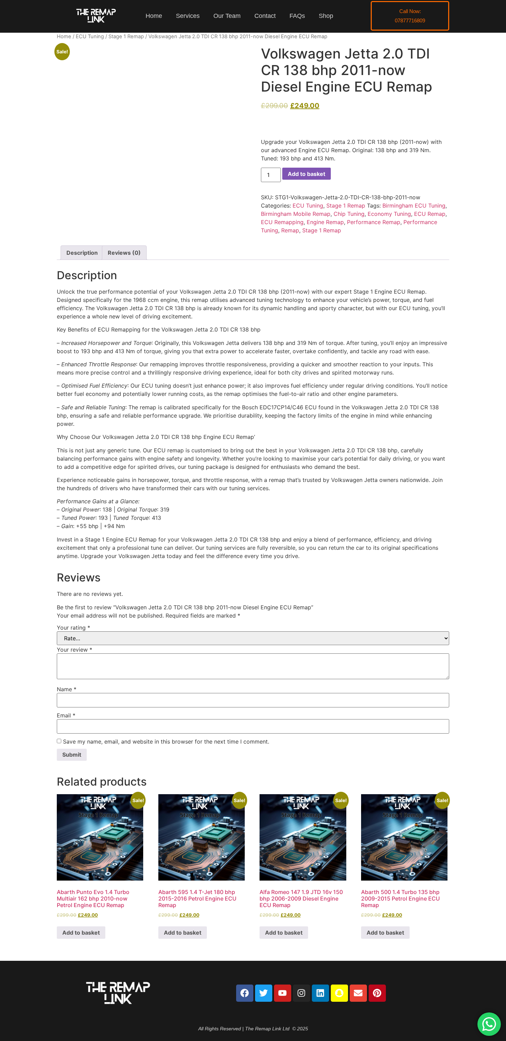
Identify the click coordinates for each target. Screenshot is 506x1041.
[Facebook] (244, 993)
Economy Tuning (389, 213)
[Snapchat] (339, 993)
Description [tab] (82, 252)
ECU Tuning (90, 36)
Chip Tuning (349, 213)
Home (154, 15)
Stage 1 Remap (126, 36)
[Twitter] (263, 993)
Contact (265, 15)
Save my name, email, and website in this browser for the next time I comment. (166, 741)
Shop (326, 15)
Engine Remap (325, 222)
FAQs (297, 15)
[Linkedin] (320, 993)
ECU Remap (429, 213)
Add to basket (306, 173)
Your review (74, 649)
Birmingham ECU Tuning (413, 205)
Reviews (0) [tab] (124, 252)
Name (66, 689)
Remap (290, 230)
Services (188, 15)
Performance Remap (373, 222)
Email (66, 715)
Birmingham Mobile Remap (295, 213)
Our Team (227, 15)
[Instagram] (301, 993)
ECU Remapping (282, 222)
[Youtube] (282, 993)
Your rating (73, 627)
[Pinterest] (377, 993)
